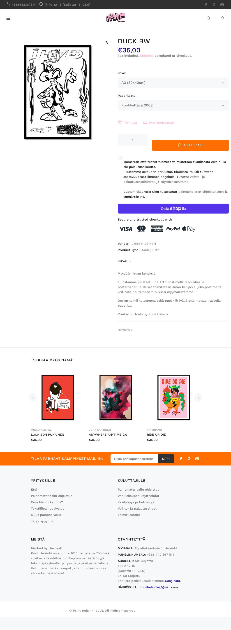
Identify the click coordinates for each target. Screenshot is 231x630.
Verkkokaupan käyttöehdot (138, 496)
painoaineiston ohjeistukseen (201, 191)
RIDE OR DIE (156, 434)
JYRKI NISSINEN (144, 243)
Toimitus (130, 122)
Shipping (147, 55)
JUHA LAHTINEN (100, 429)
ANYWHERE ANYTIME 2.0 (108, 434)
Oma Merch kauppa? (47, 502)
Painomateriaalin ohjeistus (51, 496)
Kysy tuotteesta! (161, 122)
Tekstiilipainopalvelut (47, 508)
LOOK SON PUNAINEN (47, 434)
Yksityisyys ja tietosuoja (136, 502)
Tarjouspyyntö (42, 521)
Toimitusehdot (129, 515)
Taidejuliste (150, 250)
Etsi (34, 489)
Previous (33, 397)
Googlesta (172, 581)
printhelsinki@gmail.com (158, 587)
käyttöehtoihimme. (175, 181)
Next (198, 397)
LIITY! (166, 458)
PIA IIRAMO (154, 429)
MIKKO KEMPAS (41, 429)
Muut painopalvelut (46, 515)
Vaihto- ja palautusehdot (137, 508)
